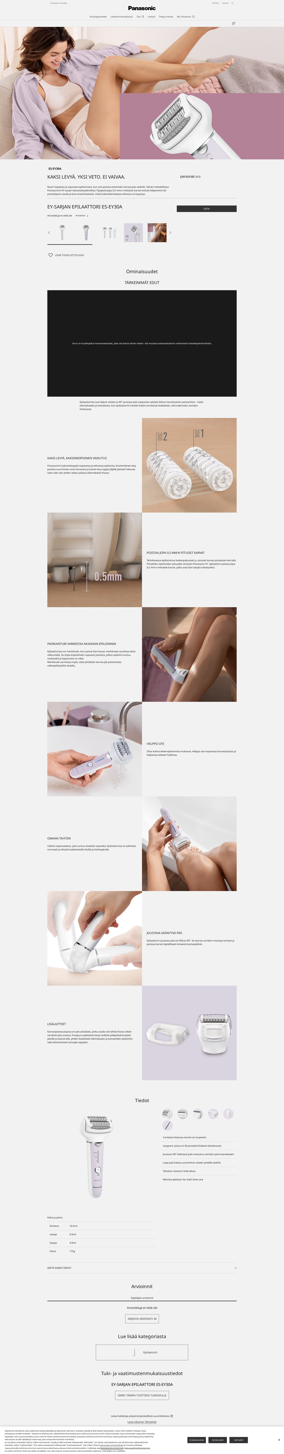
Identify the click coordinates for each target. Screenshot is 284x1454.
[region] (142, 1440)
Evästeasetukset (196, 1440)
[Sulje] (279, 1440)
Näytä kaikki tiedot (59, 1267)
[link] (142, 1416)
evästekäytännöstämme (111, 1448)
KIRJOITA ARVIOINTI (140, 1319)
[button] (62, 232)
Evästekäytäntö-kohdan (199, 343)
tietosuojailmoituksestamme (137, 1448)
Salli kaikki (238, 1440)
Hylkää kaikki (218, 1440)
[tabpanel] (142, 1314)
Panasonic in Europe (58, 3)
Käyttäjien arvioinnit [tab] (142, 1298)
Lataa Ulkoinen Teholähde (142, 1422)
